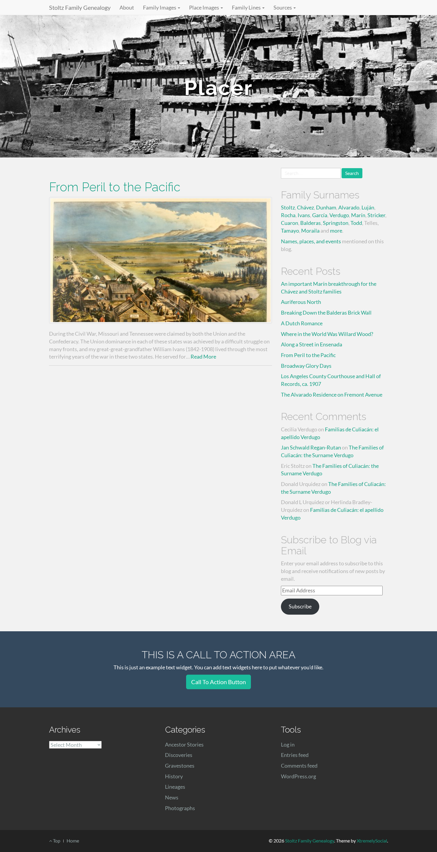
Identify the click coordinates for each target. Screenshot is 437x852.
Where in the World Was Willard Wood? (327, 334)
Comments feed (299, 765)
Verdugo (339, 215)
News (171, 797)
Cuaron (289, 223)
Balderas (310, 223)
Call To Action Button (218, 681)
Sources (283, 7)
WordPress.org (298, 776)
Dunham (326, 207)
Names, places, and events (311, 241)
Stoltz (288, 207)
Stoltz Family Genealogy (80, 7)
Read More (203, 356)
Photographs (180, 808)
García (319, 215)
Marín (358, 215)
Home (73, 840)
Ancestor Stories (184, 744)
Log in (288, 744)
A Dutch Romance (302, 323)
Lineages (175, 786)
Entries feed (295, 755)
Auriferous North (301, 302)
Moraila (310, 230)
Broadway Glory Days (306, 365)
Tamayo (290, 230)
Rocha (288, 215)
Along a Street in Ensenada (311, 344)
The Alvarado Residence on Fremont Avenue (331, 394)
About (127, 7)
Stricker (376, 215)
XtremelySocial (372, 840)
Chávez (305, 207)
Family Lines (247, 7)
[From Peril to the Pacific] (160, 260)
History (174, 776)
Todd (356, 223)
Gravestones (179, 765)
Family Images (160, 7)
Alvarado (348, 207)
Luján (367, 207)
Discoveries (178, 755)
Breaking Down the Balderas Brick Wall (326, 312)
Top (56, 840)
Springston (335, 223)
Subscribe (300, 606)
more (336, 230)
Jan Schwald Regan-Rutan (311, 447)
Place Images (204, 7)
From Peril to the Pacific (114, 187)
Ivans (304, 215)
